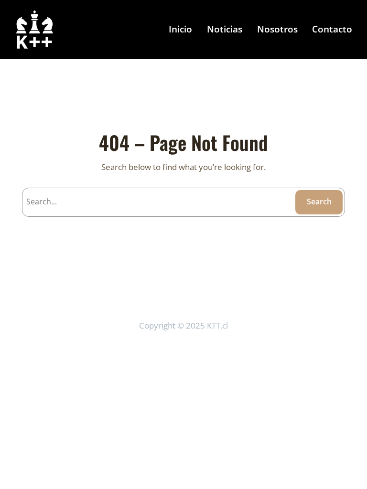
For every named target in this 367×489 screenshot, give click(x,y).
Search (319, 201)
